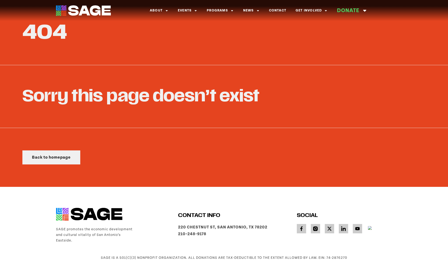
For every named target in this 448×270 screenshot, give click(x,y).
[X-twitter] (329, 228)
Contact (277, 10)
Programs (217, 10)
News (248, 10)
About (156, 10)
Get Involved (309, 10)
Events (185, 10)
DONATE (348, 10)
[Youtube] (357, 228)
